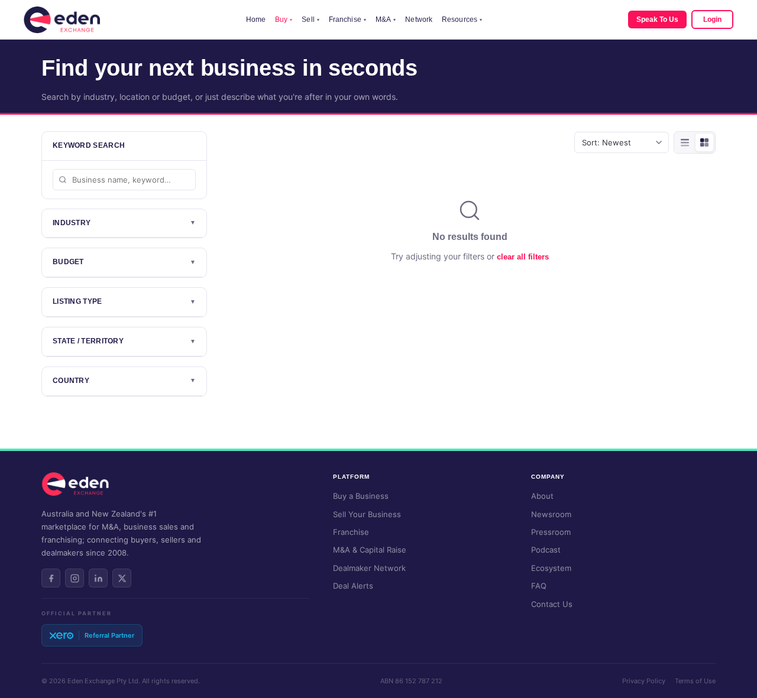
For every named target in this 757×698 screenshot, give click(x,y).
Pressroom (551, 532)
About (542, 496)
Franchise (347, 19)
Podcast (546, 549)
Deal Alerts (353, 585)
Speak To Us (657, 19)
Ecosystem (551, 568)
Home (256, 19)
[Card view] (704, 142)
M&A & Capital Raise (369, 549)
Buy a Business (361, 496)
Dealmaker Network (369, 568)
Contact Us (551, 604)
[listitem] (50, 578)
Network (418, 19)
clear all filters (523, 256)
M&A (386, 19)
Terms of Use (695, 681)
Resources (462, 19)
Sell (310, 19)
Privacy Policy (643, 681)
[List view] (685, 142)
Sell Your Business (367, 514)
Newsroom (551, 514)
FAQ (538, 585)
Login (712, 19)
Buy (283, 19)
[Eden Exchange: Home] (62, 20)
